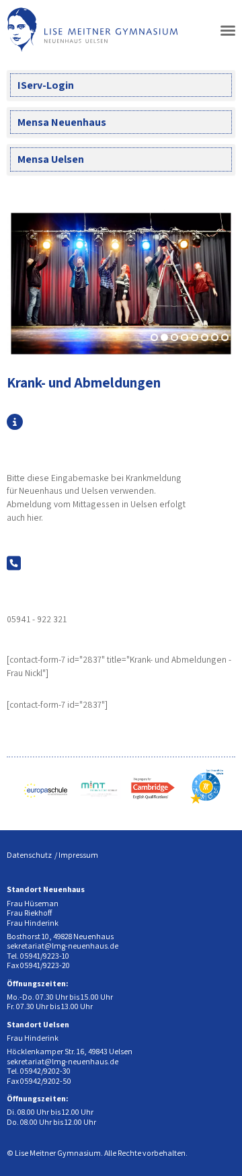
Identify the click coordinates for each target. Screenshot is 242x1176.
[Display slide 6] (204, 337)
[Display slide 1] (154, 337)
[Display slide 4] (184, 337)
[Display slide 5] (194, 337)
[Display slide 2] (164, 337)
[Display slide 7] (214, 337)
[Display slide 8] (225, 337)
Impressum (78, 855)
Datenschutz (29, 855)
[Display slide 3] (174, 337)
